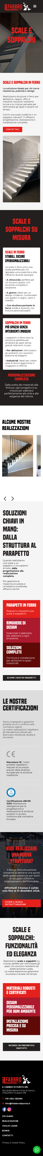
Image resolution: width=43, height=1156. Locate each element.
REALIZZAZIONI (10, 1121)
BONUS (6, 1131)
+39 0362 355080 (12, 1099)
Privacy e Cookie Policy (13, 1143)
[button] (35, 6)
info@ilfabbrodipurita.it (16, 1103)
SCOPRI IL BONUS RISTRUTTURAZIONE (15, 903)
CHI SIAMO (7, 1116)
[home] (17, 6)
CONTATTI (7, 1135)
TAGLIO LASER (9, 1126)
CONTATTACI (12, 129)
